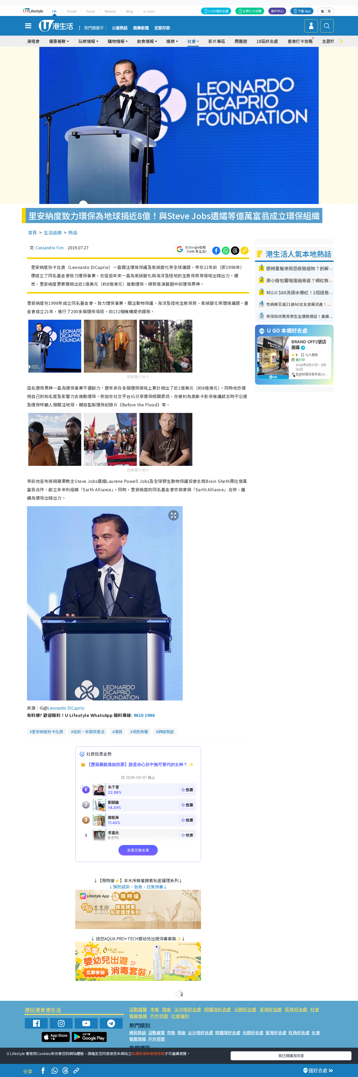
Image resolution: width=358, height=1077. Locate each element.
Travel (71, 11)
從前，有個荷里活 (89, 731)
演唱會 (33, 41)
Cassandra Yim (50, 247)
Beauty (110, 11)
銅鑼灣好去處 (217, 1009)
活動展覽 (138, 1009)
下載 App (304, 11)
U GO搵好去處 (218, 11)
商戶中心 (277, 11)
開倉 (166, 1009)
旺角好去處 (296, 1009)
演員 (118, 731)
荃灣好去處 (270, 1009)
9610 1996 (144, 715)
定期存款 (162, 28)
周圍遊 (241, 41)
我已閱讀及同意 (291, 1055)
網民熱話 (137, 1032)
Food (90, 11)
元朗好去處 (245, 1009)
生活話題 (53, 232)
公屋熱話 (120, 28)
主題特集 (330, 41)
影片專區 (216, 41)
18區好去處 (267, 41)
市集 (154, 1009)
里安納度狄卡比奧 (47, 731)
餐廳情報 (138, 1016)
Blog (129, 11)
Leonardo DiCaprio (66, 708)
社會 (314, 1009)
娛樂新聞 (141, 28)
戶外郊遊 (159, 1016)
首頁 (32, 232)
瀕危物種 (140, 731)
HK (54, 11)
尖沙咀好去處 (187, 1009)
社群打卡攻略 (252, 11)
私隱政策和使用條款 (148, 1053)
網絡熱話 (166, 731)
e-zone (149, 11)
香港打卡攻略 (300, 41)
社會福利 (180, 1016)
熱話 (72, 232)
